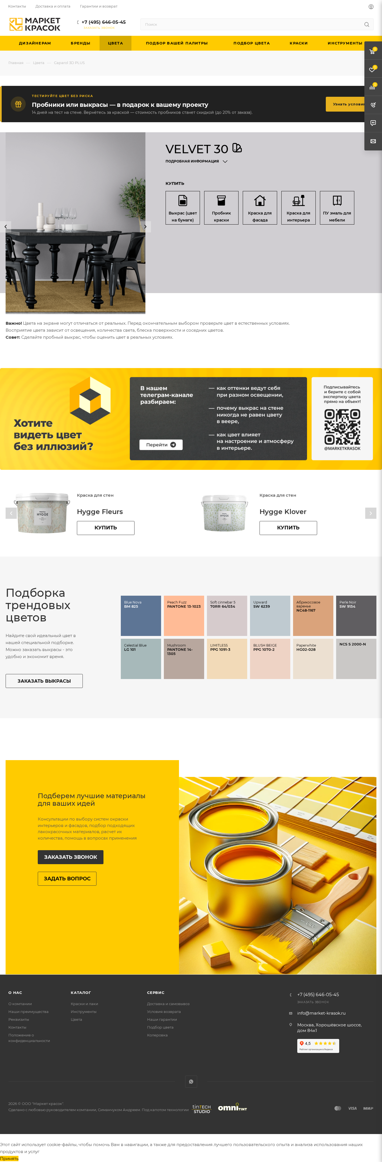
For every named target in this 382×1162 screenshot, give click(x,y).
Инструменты (83, 1011)
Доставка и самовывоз (168, 1003)
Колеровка (157, 1035)
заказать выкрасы (44, 681)
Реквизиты (18, 1019)
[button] (5, 226)
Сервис (155, 992)
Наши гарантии (162, 1019)
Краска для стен (95, 495)
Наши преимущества (28, 1011)
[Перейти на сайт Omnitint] (231, 1113)
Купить (106, 528)
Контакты (17, 1027)
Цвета (76, 1019)
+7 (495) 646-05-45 (104, 22)
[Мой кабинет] (371, 7)
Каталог (81, 992)
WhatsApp (191, 1082)
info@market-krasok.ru (321, 1013)
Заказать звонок (70, 857)
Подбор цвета (160, 1027)
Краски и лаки (84, 1003)
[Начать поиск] (367, 24)
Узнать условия (349, 104)
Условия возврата (164, 1011)
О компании (20, 1003)
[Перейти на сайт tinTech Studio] (200, 1113)
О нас (15, 992)
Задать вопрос (67, 879)
